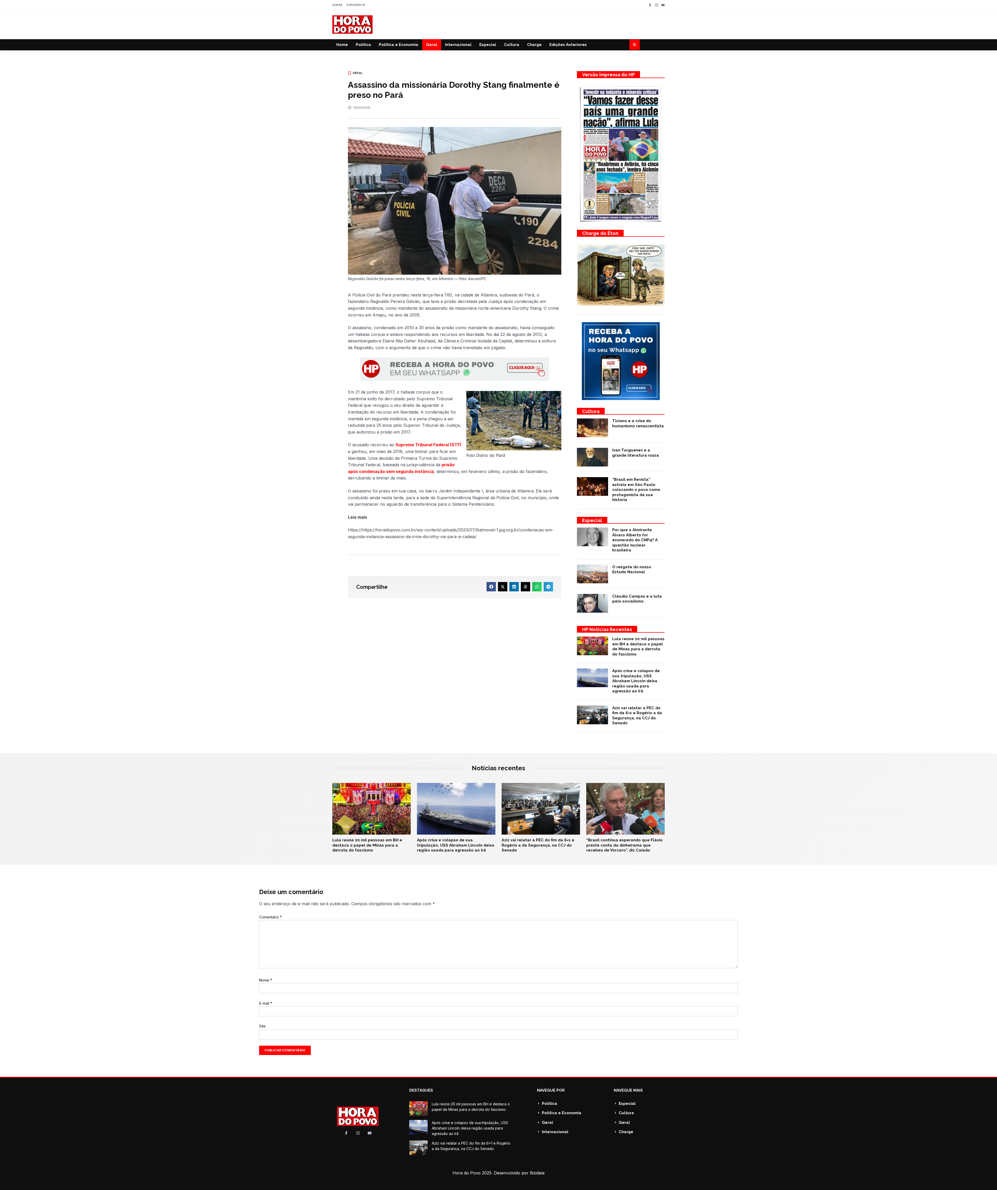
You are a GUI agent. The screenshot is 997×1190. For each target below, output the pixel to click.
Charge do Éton (600, 233)
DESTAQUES (421, 1090)
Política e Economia (398, 44)
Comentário (270, 917)
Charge (534, 44)
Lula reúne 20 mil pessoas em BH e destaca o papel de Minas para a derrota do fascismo (638, 647)
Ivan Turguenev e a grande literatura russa (635, 453)
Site (262, 1026)
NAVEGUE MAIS (628, 1090)
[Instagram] (656, 5)
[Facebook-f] (650, 5)
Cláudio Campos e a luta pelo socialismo (637, 599)
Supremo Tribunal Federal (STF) (428, 444)
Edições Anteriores (568, 44)
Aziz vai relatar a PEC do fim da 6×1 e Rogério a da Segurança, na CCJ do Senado (637, 716)
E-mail (265, 1003)
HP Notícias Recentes (607, 629)
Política (363, 44)
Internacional (458, 44)
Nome (265, 980)
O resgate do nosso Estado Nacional (631, 569)
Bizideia (537, 1172)
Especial (487, 44)
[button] (634, 44)
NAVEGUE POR (551, 1090)
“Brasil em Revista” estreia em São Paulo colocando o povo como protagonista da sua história (636, 489)
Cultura (511, 44)
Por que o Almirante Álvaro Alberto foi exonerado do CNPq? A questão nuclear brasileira (635, 540)
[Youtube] (663, 5)
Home (342, 44)
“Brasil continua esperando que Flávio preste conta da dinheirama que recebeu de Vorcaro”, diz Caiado (624, 845)
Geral (431, 44)
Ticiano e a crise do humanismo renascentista (638, 423)
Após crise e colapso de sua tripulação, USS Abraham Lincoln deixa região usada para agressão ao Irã (636, 680)
